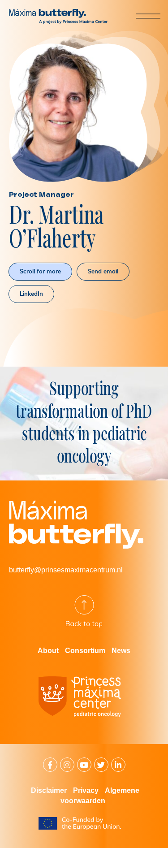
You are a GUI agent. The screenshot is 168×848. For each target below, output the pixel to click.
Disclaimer (49, 790)
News (121, 650)
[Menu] (141, 15)
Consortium (85, 650)
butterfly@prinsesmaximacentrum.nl (66, 570)
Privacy (86, 790)
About (48, 650)
